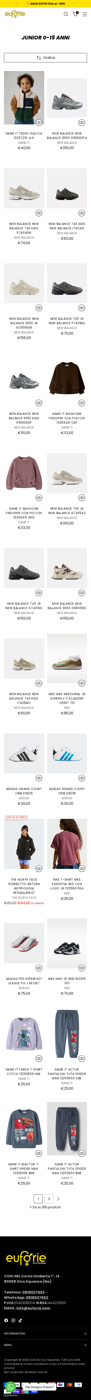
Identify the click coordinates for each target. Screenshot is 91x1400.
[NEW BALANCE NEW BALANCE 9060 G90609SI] (67, 568)
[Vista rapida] (39, 122)
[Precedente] (17, 3)
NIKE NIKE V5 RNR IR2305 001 (67, 981)
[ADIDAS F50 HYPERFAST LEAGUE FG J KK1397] (24, 943)
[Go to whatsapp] (10, 1387)
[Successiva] (74, 3)
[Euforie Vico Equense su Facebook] (6, 1321)
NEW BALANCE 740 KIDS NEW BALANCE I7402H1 (67, 226)
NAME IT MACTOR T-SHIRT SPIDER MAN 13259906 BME (24, 1168)
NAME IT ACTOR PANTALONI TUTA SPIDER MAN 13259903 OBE (67, 1073)
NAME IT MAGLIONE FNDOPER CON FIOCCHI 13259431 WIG (24, 513)
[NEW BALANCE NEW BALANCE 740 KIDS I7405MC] (24, 659)
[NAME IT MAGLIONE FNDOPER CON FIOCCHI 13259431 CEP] (67, 378)
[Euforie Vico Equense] (15, 14)
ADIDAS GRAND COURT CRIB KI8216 (24, 791)
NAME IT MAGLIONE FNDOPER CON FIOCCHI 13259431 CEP (67, 418)
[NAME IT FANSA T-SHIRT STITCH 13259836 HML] (24, 1034)
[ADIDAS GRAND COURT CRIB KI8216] (24, 753)
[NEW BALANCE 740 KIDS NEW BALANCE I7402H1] (67, 188)
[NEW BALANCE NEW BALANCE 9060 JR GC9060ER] (24, 283)
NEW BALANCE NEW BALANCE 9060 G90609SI (67, 606)
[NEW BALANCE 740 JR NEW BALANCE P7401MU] (67, 283)
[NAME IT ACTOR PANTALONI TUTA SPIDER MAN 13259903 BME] (67, 1129)
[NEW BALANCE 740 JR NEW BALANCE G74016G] (24, 568)
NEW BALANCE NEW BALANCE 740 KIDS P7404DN (24, 228)
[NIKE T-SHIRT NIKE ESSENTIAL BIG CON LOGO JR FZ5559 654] (67, 844)
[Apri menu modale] (84, 14)
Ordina (49, 57)
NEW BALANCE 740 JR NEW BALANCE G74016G (24, 606)
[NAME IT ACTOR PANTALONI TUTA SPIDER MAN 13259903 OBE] (67, 1034)
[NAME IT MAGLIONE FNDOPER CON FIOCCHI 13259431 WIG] (24, 473)
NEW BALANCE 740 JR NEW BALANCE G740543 (67, 511)
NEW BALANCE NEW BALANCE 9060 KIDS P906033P (24, 418)
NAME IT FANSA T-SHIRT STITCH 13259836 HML (24, 1071)
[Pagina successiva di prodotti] (58, 1198)
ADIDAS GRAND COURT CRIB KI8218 (67, 791)
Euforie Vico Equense (45, 1360)
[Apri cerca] (65, 14)
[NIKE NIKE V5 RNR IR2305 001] (67, 943)
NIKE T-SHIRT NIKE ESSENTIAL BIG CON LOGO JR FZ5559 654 (66, 884)
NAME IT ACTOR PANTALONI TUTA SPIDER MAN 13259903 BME (67, 1168)
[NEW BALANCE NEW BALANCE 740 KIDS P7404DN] (24, 188)
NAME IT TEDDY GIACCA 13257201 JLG (24, 135)
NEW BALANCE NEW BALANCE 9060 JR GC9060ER (24, 323)
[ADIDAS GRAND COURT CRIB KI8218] (67, 753)
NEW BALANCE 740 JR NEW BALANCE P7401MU (67, 321)
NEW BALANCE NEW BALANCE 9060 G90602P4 (67, 135)
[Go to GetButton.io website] (11, 1395)
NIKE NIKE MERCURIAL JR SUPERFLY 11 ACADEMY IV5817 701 (67, 698)
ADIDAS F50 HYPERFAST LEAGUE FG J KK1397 (24, 981)
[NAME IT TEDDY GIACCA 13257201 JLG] (24, 98)
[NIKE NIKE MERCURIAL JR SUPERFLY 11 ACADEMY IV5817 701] (67, 659)
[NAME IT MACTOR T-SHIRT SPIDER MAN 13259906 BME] (24, 1129)
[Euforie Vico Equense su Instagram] (13, 1321)
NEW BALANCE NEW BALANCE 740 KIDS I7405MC (24, 698)
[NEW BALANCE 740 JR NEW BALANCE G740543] (67, 473)
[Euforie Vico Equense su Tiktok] (20, 1321)
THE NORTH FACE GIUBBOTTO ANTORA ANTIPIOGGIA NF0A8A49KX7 (24, 886)
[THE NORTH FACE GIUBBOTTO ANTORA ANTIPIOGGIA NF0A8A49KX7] (24, 844)
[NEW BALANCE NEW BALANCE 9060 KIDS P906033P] (24, 378)
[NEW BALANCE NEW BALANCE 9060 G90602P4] (67, 98)
